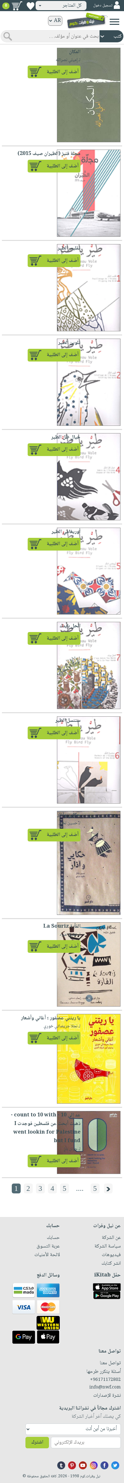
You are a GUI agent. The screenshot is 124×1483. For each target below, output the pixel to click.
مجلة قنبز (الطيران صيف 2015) (48, 154)
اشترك (37, 1442)
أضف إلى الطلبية (63, 72)
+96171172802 (105, 1380)
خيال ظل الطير (65, 437)
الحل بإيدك (69, 626)
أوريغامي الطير (66, 532)
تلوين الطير (69, 343)
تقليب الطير (69, 248)
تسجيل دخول (102, 5)
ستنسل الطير (67, 720)
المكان (74, 52)
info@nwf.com (105, 1387)
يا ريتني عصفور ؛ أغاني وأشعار (50, 1018)
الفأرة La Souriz (61, 926)
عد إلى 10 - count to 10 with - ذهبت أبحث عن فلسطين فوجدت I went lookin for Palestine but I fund (45, 1128)
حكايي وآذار (68, 815)
